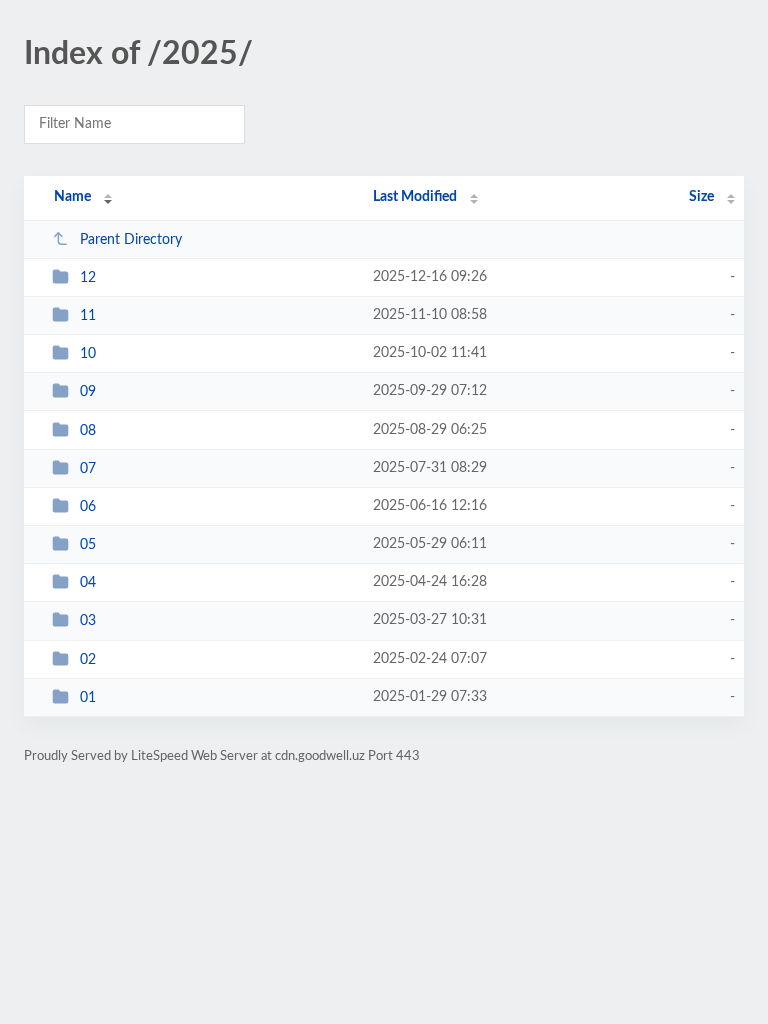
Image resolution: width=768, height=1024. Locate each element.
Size (701, 197)
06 (88, 507)
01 (88, 698)
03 (88, 621)
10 (88, 354)
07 (88, 469)
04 (88, 583)
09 (88, 392)
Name (72, 197)
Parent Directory (131, 240)
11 (88, 316)
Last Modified (415, 197)
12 (88, 278)
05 (88, 545)
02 (88, 660)
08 (88, 431)
